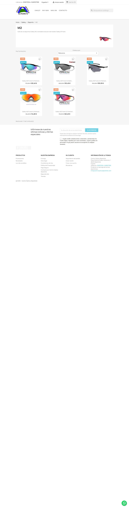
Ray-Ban (45, 10)
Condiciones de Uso (47, 163)
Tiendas (43, 176)
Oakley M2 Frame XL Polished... (31, 81)
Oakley (37, 10)
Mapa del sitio (45, 174)
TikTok (29, 148)
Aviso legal (44, 161)
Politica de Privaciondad (48, 165)
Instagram (25, 148)
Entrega (43, 158)
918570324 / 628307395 (31, 2)
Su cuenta (70, 155)
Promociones (20, 158)
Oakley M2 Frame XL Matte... (64, 81)
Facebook (17, 148)
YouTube (21, 148)
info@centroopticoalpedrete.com (101, 171)
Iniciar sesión (70, 161)
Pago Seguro (45, 167)
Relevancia (78, 53)
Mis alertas (69, 165)
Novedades (19, 161)
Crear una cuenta (71, 163)
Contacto (63, 10)
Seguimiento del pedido (73, 158)
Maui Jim (54, 10)
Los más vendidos (21, 163)
